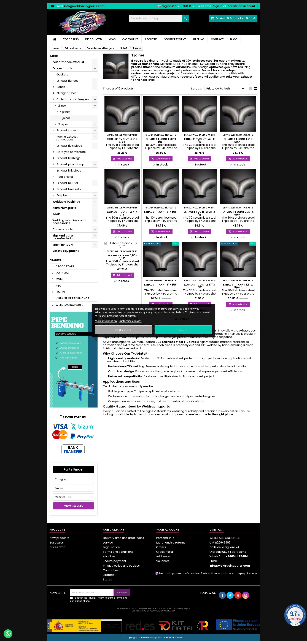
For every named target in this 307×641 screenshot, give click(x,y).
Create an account (241, 6)
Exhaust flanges (67, 81)
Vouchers (162, 561)
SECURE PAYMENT (175, 39)
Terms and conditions (118, 552)
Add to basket (122, 158)
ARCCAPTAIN (64, 266)
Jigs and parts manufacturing (63, 236)
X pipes (63, 124)
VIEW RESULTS (73, 506)
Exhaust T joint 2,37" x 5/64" (238, 213)
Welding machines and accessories (68, 221)
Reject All (123, 330)
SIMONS (60, 292)
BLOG (233, 39)
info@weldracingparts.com (84, 6)
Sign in (217, 6)
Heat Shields (65, 177)
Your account (167, 530)
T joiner (65, 118)
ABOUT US (151, 39)
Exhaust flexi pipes (69, 146)
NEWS (112, 39)
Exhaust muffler (67, 183)
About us (109, 556)
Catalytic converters (71, 152)
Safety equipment (65, 251)
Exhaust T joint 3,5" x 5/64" (238, 286)
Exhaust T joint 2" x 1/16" (161, 212)
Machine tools (62, 245)
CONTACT (217, 39)
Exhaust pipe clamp (70, 164)
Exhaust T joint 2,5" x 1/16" (122, 257)
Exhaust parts (62, 68)
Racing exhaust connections (67, 138)
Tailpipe (62, 195)
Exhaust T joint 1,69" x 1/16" (161, 140)
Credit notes (165, 552)
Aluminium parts (64, 208)
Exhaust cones (66, 130)
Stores (107, 579)
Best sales (57, 542)
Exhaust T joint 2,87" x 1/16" (199, 286)
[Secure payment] (74, 435)
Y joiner (65, 112)
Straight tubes (66, 93)
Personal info (165, 538)
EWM (59, 279)
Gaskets (62, 74)
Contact (216, 530)
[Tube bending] (74, 359)
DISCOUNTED (93, 39)
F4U (58, 286)
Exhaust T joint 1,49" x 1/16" (199, 140)
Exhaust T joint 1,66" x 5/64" (122, 140)
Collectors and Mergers (73, 99)
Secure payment (114, 561)
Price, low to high (225, 88)
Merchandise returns (170, 542)
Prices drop (58, 547)
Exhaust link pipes (68, 171)
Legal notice (111, 547)
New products (59, 538)
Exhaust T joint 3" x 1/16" (161, 284)
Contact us (110, 570)
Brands (55, 260)
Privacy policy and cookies (121, 566)
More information (106, 321)
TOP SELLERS (71, 39)
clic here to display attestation (240, 573)
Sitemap (109, 575)
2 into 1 (63, 106)
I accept (183, 330)
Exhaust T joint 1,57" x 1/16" (122, 213)
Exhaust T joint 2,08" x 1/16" (199, 213)
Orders (161, 547)
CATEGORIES (130, 39)
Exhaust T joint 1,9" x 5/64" (237, 140)
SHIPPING (198, 39)
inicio (54, 56)
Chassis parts (62, 229)
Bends (60, 87)
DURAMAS (62, 273)
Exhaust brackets (68, 189)
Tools (56, 214)
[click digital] (153, 620)
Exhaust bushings (68, 158)
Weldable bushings (66, 202)
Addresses (163, 556)
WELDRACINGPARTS (69, 305)
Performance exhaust (68, 62)
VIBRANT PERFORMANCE (72, 298)
